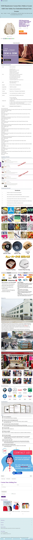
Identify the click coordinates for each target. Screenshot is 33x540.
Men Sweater (8, 478)
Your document (4, 491)
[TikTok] (0, 166)
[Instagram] (0, 165)
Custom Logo (3, 478)
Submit (4, 496)
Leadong (27, 537)
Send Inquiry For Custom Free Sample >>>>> (16, 106)
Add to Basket (24, 33)
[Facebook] (0, 162)
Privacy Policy (18, 537)
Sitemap (21, 537)
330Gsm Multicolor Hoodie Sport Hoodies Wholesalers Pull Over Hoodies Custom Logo (7, 511)
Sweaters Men (14, 478)
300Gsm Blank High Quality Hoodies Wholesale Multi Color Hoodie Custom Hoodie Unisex (25, 511)
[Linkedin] (0, 163)
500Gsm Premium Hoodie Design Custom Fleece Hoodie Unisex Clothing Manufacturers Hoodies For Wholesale (16, 511)
